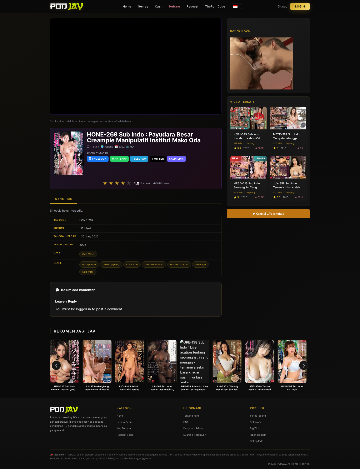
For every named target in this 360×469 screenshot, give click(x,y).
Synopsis (63, 199)
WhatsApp (119, 158)
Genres (143, 6)
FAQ (185, 422)
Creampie (132, 264)
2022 (82, 244)
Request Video (125, 434)
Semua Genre (124, 422)
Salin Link (176, 158)
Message (200, 264)
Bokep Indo (89, 264)
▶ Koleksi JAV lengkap (268, 213)
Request (193, 6)
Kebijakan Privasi (193, 428)
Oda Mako (88, 254)
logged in (83, 309)
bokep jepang (111, 264)
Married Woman (154, 264)
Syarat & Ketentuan (194, 434)
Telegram (139, 158)
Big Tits (254, 428)
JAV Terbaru (124, 428)
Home (127, 6)
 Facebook (97, 158)
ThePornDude (215, 6)
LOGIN (300, 6)
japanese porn (258, 434)
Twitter (158, 158)
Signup (283, 6)
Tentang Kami (191, 415)
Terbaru (174, 6)
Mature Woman (179, 264)
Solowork (88, 271)
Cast (158, 6)
